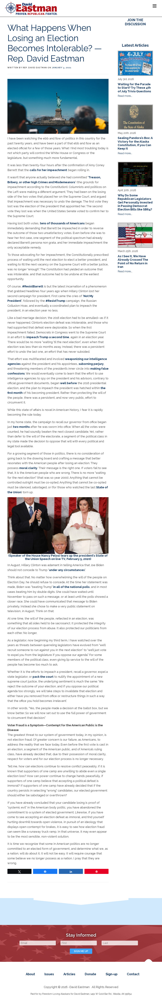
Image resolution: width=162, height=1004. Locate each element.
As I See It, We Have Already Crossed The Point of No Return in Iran (133, 261)
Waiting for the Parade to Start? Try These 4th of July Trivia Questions (134, 87)
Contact (133, 974)
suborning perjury (91, 363)
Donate (90, 974)
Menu (154, 6)
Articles (69, 974)
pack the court (43, 676)
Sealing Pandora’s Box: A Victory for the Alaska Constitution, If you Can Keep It (135, 143)
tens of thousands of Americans (62, 223)
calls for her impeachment (48, 170)
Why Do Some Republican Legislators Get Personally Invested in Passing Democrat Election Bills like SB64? (135, 202)
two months (21, 426)
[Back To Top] (148, 963)
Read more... (125, 95)
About (30, 974)
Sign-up (111, 974)
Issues (49, 974)
